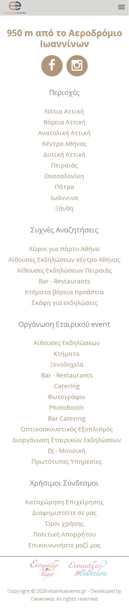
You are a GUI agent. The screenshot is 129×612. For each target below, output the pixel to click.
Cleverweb (42, 599)
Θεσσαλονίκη (64, 176)
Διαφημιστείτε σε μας (64, 512)
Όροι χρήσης (64, 523)
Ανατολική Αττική (64, 133)
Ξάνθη (64, 208)
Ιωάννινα (64, 197)
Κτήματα (67, 353)
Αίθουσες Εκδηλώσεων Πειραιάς (64, 270)
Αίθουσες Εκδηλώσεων (67, 343)
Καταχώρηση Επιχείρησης (64, 502)
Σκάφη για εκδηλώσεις (64, 302)
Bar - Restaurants (64, 281)
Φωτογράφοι (67, 396)
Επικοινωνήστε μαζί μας (64, 545)
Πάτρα (64, 186)
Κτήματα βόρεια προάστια (64, 292)
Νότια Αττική (64, 111)
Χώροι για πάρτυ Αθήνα (64, 248)
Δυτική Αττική (64, 154)
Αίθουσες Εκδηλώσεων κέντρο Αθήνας (64, 259)
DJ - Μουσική (67, 450)
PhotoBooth (66, 407)
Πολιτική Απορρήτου (64, 534)
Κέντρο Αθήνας (64, 143)
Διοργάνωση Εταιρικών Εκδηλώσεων (66, 440)
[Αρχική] (15, 8)
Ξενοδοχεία (67, 364)
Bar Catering (66, 418)
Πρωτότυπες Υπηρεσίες (66, 461)
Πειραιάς (64, 165)
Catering (67, 386)
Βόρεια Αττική (64, 122)
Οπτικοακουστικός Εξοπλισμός (67, 429)
